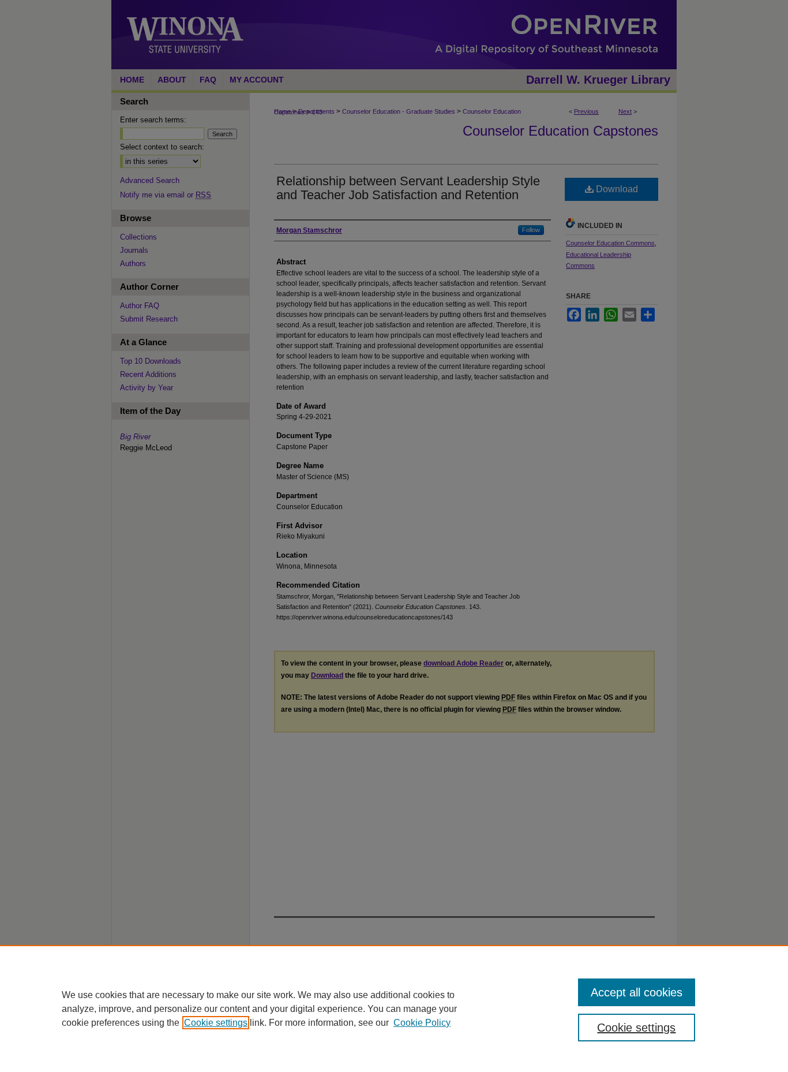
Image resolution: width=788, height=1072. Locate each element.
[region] (394, 1008)
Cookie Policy (422, 1023)
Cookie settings (215, 1023)
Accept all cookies (636, 992)
